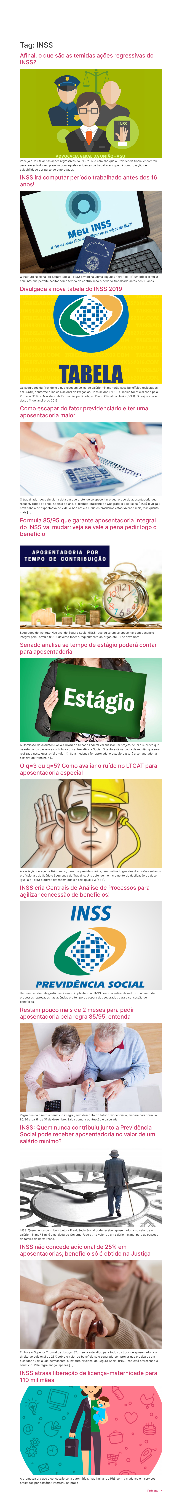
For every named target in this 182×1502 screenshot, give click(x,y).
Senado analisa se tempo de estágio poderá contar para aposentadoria (88, 648)
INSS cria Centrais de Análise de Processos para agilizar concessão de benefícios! (85, 891)
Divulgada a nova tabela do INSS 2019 (71, 288)
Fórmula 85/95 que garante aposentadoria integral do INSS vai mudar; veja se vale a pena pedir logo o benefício (88, 527)
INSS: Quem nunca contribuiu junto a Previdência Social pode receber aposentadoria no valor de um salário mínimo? (87, 1134)
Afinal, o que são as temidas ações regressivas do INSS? (87, 59)
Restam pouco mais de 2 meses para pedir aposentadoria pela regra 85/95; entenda (77, 1013)
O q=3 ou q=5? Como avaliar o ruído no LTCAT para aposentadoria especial (88, 769)
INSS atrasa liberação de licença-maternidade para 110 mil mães (88, 1376)
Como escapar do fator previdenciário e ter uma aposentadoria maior (84, 412)
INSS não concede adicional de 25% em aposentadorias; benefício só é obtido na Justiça (85, 1250)
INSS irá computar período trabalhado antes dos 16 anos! (88, 181)
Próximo (154, 1490)
